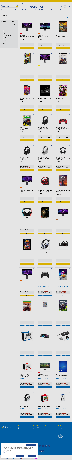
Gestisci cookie (20, 456)
